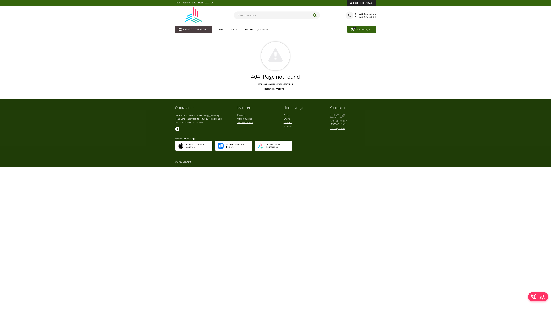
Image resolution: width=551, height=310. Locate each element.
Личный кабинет (245, 122)
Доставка (262, 29)
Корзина (241, 115)
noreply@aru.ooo (337, 128)
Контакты (247, 29)
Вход (355, 3)
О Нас (221, 29)
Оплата (233, 29)
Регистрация (366, 3)
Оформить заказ (244, 118)
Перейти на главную (274, 88)
